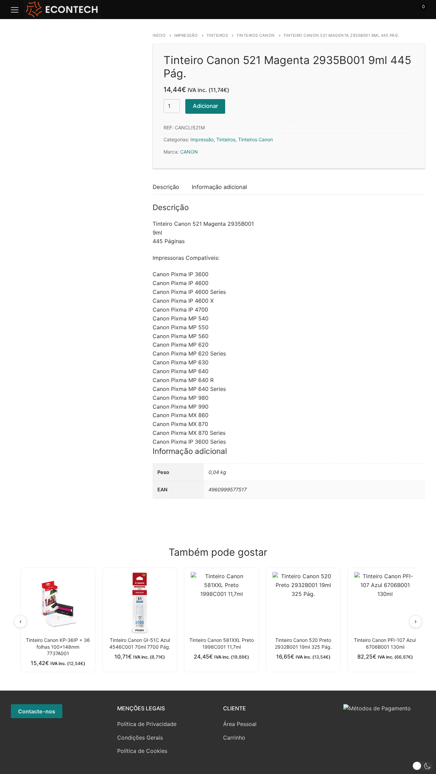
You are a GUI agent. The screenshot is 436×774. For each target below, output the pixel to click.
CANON (189, 152)
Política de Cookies (142, 750)
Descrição (166, 187)
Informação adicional (219, 187)
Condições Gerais (140, 737)
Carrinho (234, 737)
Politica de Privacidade (146, 724)
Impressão (186, 35)
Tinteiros (217, 35)
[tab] (166, 187)
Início (159, 35)
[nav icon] (14, 9)
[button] (422, 766)
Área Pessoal (239, 724)
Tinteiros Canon (255, 35)
